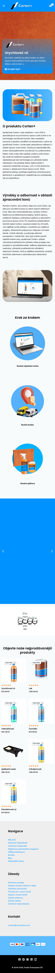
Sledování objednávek (17, 843)
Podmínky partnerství (17, 888)
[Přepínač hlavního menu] (3, 5)
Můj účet (12, 840)
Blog (10, 858)
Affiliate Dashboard (16, 852)
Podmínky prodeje (16, 882)
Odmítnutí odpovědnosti (18, 904)
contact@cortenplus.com (19, 925)
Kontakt (11, 855)
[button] (3, 551)
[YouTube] (35, 959)
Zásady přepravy (15, 898)
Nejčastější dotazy (16, 861)
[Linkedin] (31, 959)
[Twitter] (23, 959)
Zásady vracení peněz (18, 895)
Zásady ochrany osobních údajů (22, 885)
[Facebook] (19, 959)
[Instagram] (27, 959)
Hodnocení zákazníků (17, 846)
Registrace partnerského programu (23, 849)
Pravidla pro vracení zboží (19, 891)
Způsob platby (14, 901)
